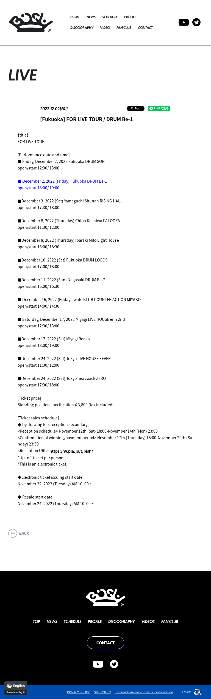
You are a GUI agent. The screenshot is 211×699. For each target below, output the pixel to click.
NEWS (91, 17)
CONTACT (145, 27)
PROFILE (130, 17)
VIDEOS (148, 621)
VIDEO (105, 27)
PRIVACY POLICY (78, 692)
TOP (36, 621)
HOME (75, 17)
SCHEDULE (110, 17)
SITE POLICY (102, 692)
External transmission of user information (144, 692)
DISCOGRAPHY (81, 27)
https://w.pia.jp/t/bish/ (71, 451)
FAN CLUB (123, 27)
